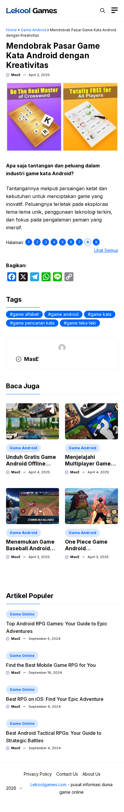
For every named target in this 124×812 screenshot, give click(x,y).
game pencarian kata (33, 322)
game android (65, 314)
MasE (15, 75)
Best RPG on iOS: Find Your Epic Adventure (55, 699)
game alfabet (26, 314)
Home (11, 30)
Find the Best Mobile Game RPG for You (51, 665)
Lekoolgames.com (48, 784)
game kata (101, 314)
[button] (102, 10)
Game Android (33, 30)
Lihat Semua (106, 250)
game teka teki (81, 322)
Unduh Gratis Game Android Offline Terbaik (31, 463)
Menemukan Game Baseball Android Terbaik (30, 548)
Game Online (22, 614)
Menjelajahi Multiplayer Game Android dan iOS (88, 463)
